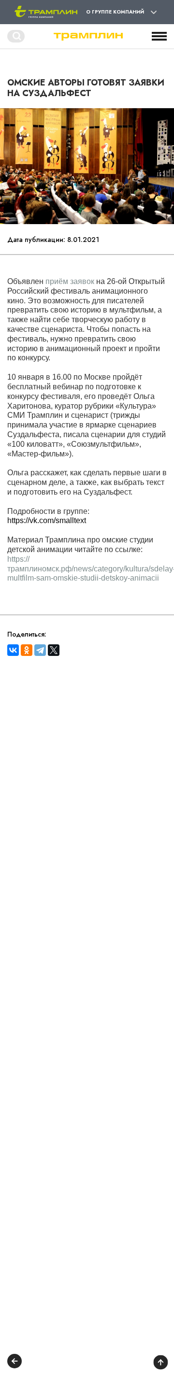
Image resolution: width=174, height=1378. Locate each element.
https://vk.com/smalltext (46, 520)
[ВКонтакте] (13, 650)
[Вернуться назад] (14, 1362)
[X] (53, 650)
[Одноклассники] (26, 650)
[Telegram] (40, 650)
